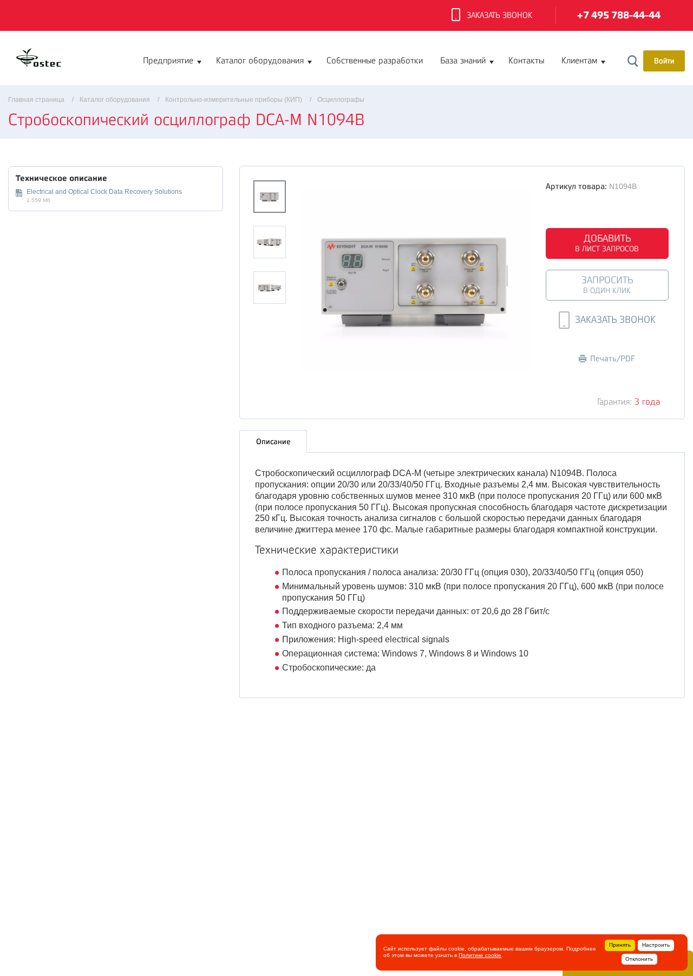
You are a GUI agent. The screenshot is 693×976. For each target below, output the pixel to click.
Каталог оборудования (260, 61)
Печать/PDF (612, 358)
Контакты (526, 61)
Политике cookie (480, 955)
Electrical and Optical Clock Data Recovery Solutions (104, 192)
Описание (273, 441)
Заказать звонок (499, 15)
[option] (417, 280)
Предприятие (168, 61)
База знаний (463, 61)
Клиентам (579, 61)
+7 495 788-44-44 (619, 15)
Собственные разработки (374, 61)
